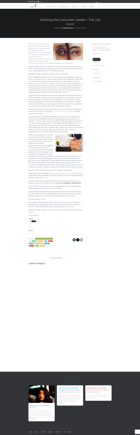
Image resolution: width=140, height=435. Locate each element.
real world (46, 243)
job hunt (50, 241)
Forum (91, 6)
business (34, 241)
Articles (75, 6)
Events (83, 6)
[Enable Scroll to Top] (137, 432)
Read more (33, 418)
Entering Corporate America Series (44, 238)
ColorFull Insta (32, 1)
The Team (43, 431)
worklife (43, 245)
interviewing (40, 241)
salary (37, 245)
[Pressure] (41, 394)
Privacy (70, 431)
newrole (31, 243)
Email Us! (41, 1)
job (46, 241)
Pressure (33, 408)
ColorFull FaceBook (28, 1)
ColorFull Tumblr (34, 1)
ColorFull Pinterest (36, 1)
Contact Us (58, 431)
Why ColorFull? (64, 6)
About (36, 431)
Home (31, 431)
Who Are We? (51, 6)
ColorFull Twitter (30, 1)
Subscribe (96, 59)
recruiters (31, 245)
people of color (38, 243)
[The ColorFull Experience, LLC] (32, 6)
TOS (64, 431)
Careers (50, 431)
